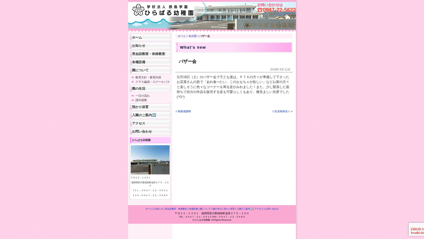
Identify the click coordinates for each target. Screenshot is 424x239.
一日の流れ (142, 95)
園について (140, 70)
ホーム (182, 36)
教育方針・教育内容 (148, 77)
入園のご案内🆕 (144, 115)
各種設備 (138, 62)
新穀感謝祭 (184, 111)
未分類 (193, 36)
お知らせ (138, 45)
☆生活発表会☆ (281, 111)
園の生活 (138, 88)
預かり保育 (140, 107)
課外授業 (141, 100)
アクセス (138, 123)
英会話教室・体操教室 (148, 54)
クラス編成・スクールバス (152, 81)
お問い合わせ (142, 131)
